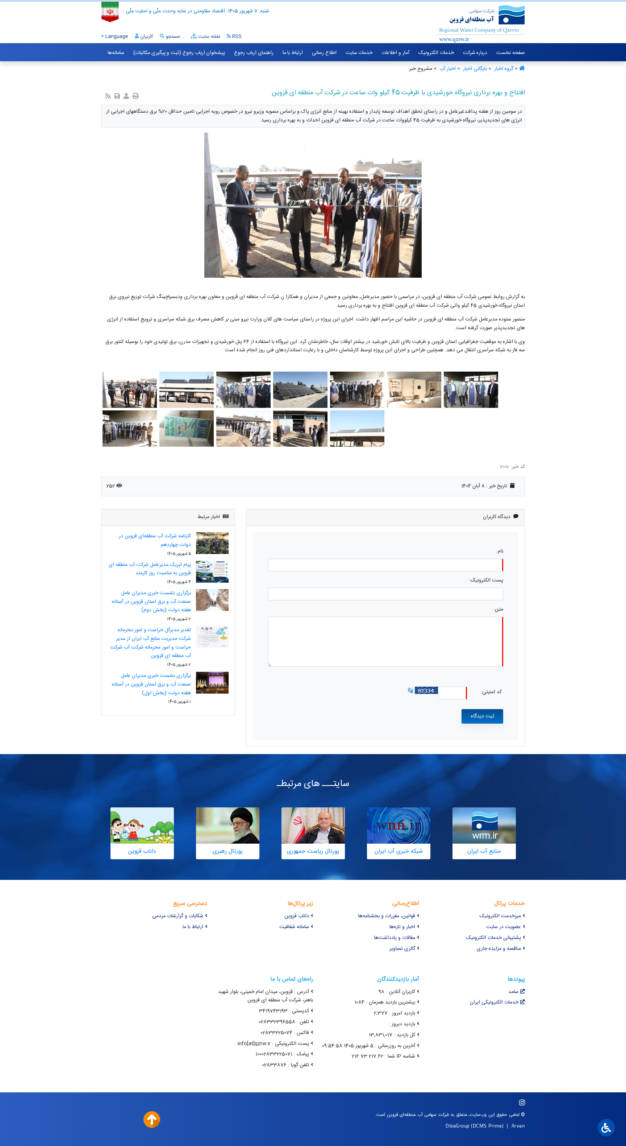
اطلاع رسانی (324, 53)
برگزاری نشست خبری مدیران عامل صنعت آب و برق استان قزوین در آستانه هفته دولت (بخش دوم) (151, 602)
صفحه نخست (510, 53)
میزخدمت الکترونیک (500, 916)
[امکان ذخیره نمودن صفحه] (117, 97)
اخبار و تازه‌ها (402, 927)
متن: (498, 609)
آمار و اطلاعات (395, 53)
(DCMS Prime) (487, 1125)
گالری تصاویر (402, 948)
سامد (513, 992)
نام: (499, 551)
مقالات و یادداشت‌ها (394, 938)
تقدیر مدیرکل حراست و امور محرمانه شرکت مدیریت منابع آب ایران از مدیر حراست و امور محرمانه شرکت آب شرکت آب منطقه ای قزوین (150, 643)
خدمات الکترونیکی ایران (494, 1002)
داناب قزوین (296, 916)
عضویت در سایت (503, 927)
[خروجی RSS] (108, 97)
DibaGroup (458, 1125)
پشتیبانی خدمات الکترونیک (493, 938)
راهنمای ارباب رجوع (253, 53)
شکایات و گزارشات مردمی (177, 916)
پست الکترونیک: (486, 580)
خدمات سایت (359, 53)
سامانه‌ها (116, 53)
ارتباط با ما (293, 53)
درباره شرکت (475, 53)
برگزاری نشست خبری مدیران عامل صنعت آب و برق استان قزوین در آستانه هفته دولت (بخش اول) (151, 684)
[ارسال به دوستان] (126, 97)
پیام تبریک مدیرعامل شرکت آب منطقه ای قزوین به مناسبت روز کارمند (150, 569)
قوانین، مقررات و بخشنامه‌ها (386, 916)
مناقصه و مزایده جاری (499, 948)
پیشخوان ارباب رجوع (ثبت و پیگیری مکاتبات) (179, 53)
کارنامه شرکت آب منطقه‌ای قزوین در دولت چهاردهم (155, 540)
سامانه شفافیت (294, 927)
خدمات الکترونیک (436, 53)
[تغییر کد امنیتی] (410, 690)
